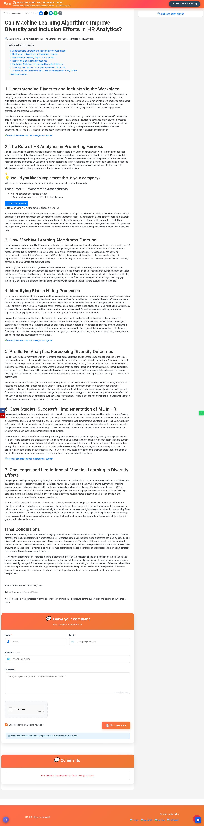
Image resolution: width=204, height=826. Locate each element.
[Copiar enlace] (60, 13)
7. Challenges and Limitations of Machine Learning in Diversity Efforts (43, 70)
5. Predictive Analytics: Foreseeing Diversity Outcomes (36, 64)
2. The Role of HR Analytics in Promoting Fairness (34, 54)
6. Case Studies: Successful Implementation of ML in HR (37, 67)
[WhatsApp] (55, 13)
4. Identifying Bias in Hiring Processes (28, 60)
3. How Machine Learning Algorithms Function (32, 57)
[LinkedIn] (51, 13)
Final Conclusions (18, 74)
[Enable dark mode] (6, 820)
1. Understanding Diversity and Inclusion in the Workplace (37, 50)
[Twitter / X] (46, 13)
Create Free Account (183, 4)
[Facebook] (41, 13)
